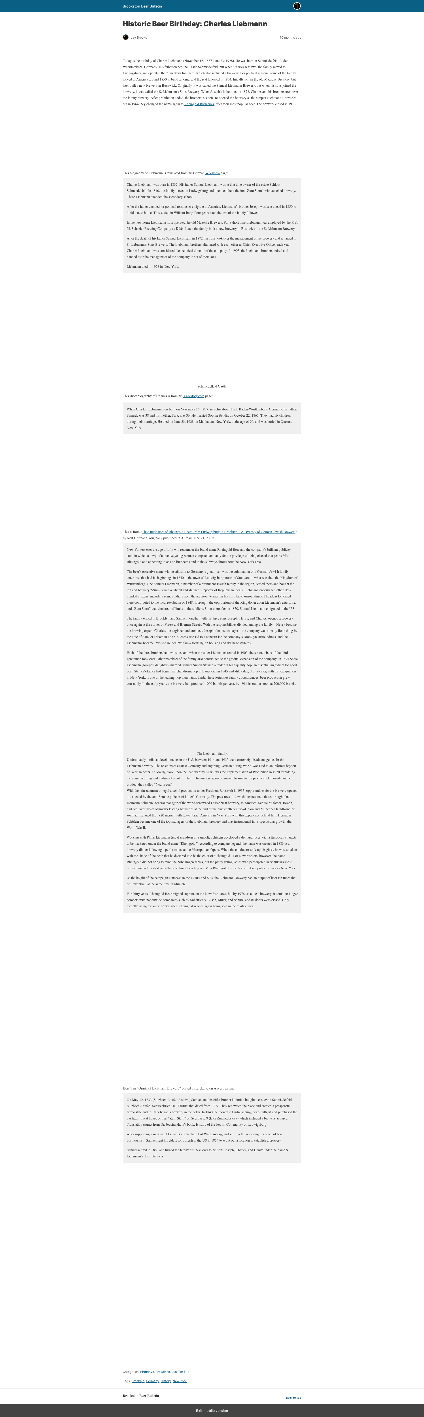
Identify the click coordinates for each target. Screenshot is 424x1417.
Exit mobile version (212, 1410)
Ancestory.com (193, 395)
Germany (152, 1381)
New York (180, 1381)
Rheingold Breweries (199, 103)
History (166, 1381)
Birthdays (147, 1372)
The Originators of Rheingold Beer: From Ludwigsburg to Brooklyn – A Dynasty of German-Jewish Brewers (218, 531)
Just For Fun (180, 1372)
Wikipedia (212, 172)
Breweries (163, 1372)
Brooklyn (138, 1381)
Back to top (293, 1397)
